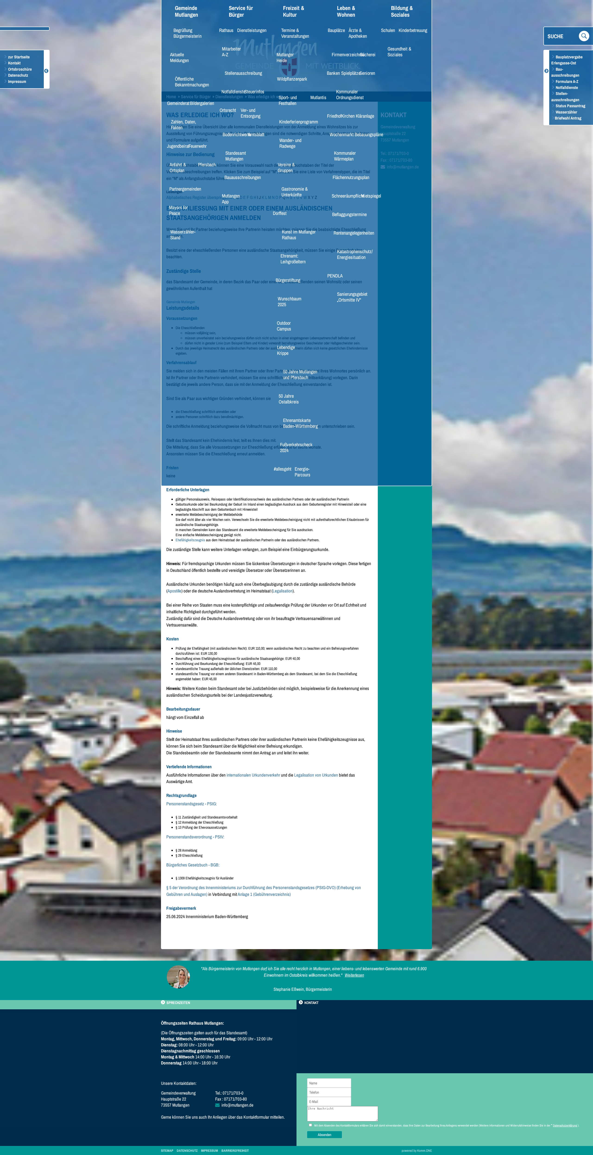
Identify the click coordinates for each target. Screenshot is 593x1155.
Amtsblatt (254, 134)
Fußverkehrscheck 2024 (295, 447)
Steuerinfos (251, 91)
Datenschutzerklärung (565, 1125)
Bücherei (366, 54)
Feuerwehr (195, 146)
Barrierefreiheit (235, 1150)
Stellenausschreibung (239, 73)
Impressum (16, 81)
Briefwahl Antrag (568, 118)
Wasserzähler (566, 112)
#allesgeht (280, 469)
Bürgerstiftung (285, 280)
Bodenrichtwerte (233, 134)
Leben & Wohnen (346, 11)
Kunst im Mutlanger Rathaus (299, 234)
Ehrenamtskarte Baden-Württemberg (300, 423)
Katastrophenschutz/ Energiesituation (355, 254)
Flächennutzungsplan (346, 177)
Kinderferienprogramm (293, 121)
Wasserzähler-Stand (183, 234)
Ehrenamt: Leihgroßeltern (293, 258)
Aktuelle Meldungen (179, 57)
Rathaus (224, 30)
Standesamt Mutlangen (235, 156)
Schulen (386, 30)
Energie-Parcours (302, 472)
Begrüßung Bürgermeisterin (187, 33)
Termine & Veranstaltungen (295, 33)
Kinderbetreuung (409, 30)
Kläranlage (362, 116)
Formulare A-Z (566, 81)
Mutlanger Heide (285, 57)
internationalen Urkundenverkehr (253, 775)
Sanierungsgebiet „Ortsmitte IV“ (352, 297)
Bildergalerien (199, 103)
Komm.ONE (424, 1150)
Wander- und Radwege (290, 143)
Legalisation (283, 591)
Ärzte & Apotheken (358, 33)
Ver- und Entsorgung (250, 113)
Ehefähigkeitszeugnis (190, 539)
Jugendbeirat (175, 146)
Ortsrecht (226, 110)
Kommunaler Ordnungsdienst (350, 94)
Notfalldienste (566, 87)
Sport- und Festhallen (288, 100)
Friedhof (332, 116)
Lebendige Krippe (286, 350)
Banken (332, 73)
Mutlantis (316, 97)
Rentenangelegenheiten (349, 233)
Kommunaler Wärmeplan (345, 156)
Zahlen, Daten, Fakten (183, 124)
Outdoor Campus (284, 326)
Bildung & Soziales (402, 11)
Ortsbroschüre (19, 69)
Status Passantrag (570, 105)
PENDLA (333, 275)
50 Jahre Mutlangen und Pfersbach (300, 374)
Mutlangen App (231, 198)
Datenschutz (17, 75)
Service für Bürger (241, 11)
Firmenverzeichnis (344, 54)
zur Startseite (18, 57)
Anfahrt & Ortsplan (178, 167)
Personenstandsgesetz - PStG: (191, 804)
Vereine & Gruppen (286, 167)
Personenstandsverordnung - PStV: (195, 837)
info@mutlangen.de (237, 1105)
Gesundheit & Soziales (399, 51)
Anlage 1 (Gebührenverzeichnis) (264, 894)
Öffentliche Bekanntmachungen (192, 82)
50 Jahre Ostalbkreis (289, 399)
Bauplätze (334, 30)
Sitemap (167, 1150)
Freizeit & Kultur (293, 11)
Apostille (174, 591)
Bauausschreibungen (238, 177)
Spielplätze (348, 73)
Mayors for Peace (178, 210)
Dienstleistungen (248, 30)
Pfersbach (204, 164)
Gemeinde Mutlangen (186, 11)
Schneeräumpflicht (344, 195)
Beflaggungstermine (345, 214)
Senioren (365, 73)
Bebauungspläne (365, 134)
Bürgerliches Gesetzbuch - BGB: (192, 865)
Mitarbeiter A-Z (231, 51)
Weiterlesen (354, 975)
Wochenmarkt (339, 134)
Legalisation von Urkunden (316, 775)
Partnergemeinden (181, 189)
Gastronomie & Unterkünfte (294, 192)
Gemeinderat (175, 103)
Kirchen (346, 116)
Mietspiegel (368, 195)
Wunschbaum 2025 (289, 301)
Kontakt (14, 63)
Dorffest (278, 213)
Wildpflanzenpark (288, 79)
